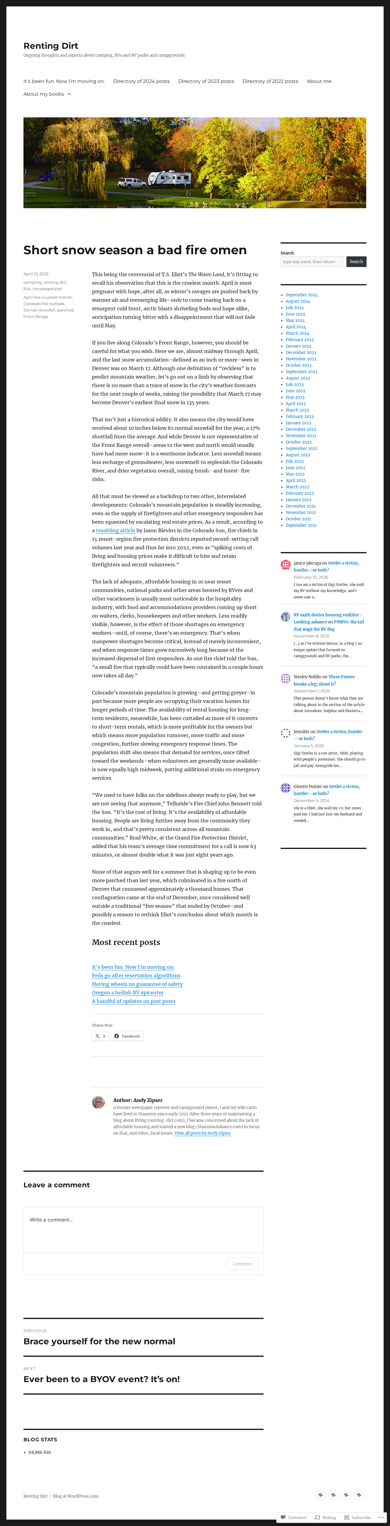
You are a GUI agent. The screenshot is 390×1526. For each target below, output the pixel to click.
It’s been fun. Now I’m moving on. (64, 81)
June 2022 (295, 467)
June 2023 (295, 391)
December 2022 (301, 429)
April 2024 (296, 327)
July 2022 (295, 461)
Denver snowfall (39, 310)
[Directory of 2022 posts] (359, 1495)
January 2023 (298, 423)
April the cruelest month (47, 297)
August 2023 (298, 378)
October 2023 (298, 365)
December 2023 (301, 352)
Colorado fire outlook (44, 303)
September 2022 (301, 448)
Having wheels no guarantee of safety (137, 984)
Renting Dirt (50, 46)
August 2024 (298, 301)
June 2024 (295, 314)
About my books (43, 94)
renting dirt (55, 282)
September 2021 (301, 525)
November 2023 (301, 359)
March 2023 (297, 410)
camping (32, 282)
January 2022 (298, 499)
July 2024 (295, 307)
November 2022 (301, 435)
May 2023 (295, 397)
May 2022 (295, 474)
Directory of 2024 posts (141, 81)
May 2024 (295, 320)
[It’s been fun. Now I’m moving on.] (320, 1495)
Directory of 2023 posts (206, 81)
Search (287, 253)
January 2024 (298, 346)
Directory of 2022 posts (270, 81)
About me (319, 81)
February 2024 (300, 339)
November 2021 (301, 512)
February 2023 (300, 416)
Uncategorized (47, 288)
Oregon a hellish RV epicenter (128, 992)
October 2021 (298, 519)
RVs (26, 288)
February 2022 (300, 493)
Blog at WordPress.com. (76, 1496)
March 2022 (297, 487)
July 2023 (294, 384)
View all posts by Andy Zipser (203, 1133)
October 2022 (299, 442)
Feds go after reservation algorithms (136, 975)
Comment (242, 1263)
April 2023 (296, 403)
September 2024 (301, 295)
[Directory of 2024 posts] (333, 1495)
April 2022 (296, 480)
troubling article (115, 530)
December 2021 (301, 506)
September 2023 (301, 371)
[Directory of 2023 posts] (346, 1495)
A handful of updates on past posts (134, 1001)
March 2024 (297, 333)
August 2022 (298, 455)
